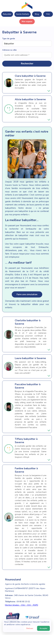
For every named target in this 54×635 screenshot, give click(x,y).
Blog (37, 14)
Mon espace (27, 21)
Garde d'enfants (22, 14)
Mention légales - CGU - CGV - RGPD (21, 605)
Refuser (29, 628)
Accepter (43, 628)
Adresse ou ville (9, 49)
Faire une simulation (27, 294)
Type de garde (8, 38)
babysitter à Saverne (34, 76)
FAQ (48, 14)
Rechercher (27, 63)
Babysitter (7, 14)
